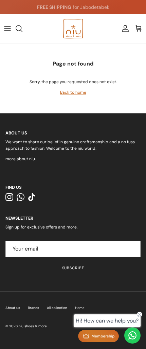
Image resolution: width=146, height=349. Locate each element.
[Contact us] (132, 335)
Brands (33, 308)
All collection (57, 308)
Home (80, 308)
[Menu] (7, 28)
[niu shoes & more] (73, 29)
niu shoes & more (33, 326)
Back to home (73, 92)
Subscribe (73, 267)
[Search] (22, 28)
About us (12, 308)
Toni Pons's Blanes (61, 10)
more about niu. (20, 159)
